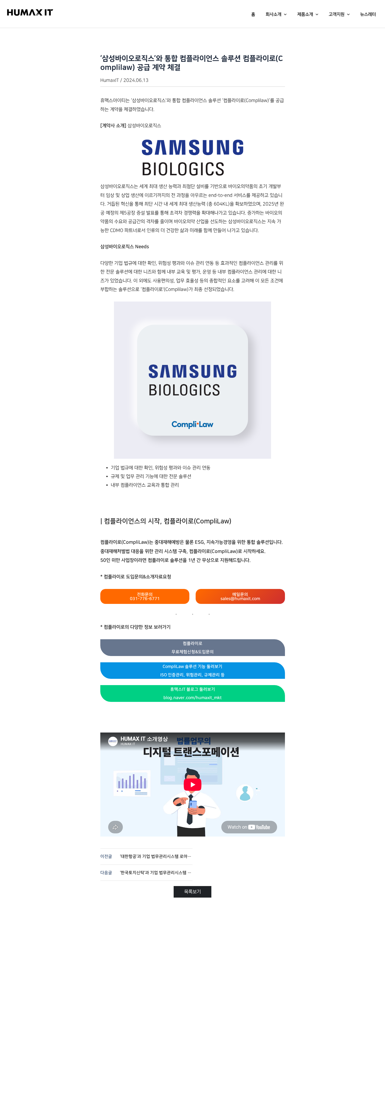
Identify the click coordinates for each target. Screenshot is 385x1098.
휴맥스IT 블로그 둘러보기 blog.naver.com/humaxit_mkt (192, 693)
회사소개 (273, 14)
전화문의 (145, 596)
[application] (284, 14)
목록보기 (192, 891)
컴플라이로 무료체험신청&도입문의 (193, 647)
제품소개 (305, 14)
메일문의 (240, 596)
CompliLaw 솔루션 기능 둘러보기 (192, 670)
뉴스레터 (368, 14)
